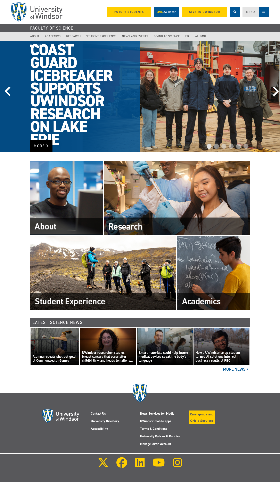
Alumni (200, 36)
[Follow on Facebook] (122, 465)
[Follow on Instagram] (177, 465)
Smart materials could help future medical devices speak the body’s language (163, 357)
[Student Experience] (103, 272)
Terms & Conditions (153, 429)
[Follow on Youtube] (158, 465)
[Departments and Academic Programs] (213, 272)
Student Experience (101, 36)
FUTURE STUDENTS (129, 12)
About (34, 36)
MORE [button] (40, 145)
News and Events (135, 36)
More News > (236, 369)
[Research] (177, 197)
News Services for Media (157, 413)
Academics (53, 36)
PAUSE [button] (36, 46)
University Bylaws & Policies (160, 436)
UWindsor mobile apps (155, 421)
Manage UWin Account (155, 444)
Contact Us (98, 413)
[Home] (37, 12)
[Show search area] (235, 12)
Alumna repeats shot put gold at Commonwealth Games (54, 359)
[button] (6, 96)
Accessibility (99, 429)
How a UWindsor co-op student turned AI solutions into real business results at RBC (218, 357)
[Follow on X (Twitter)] (103, 465)
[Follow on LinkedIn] (139, 465)
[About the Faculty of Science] (66, 197)
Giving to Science (167, 36)
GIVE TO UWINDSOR (204, 12)
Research (73, 36)
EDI (187, 36)
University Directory (105, 421)
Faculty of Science (51, 28)
